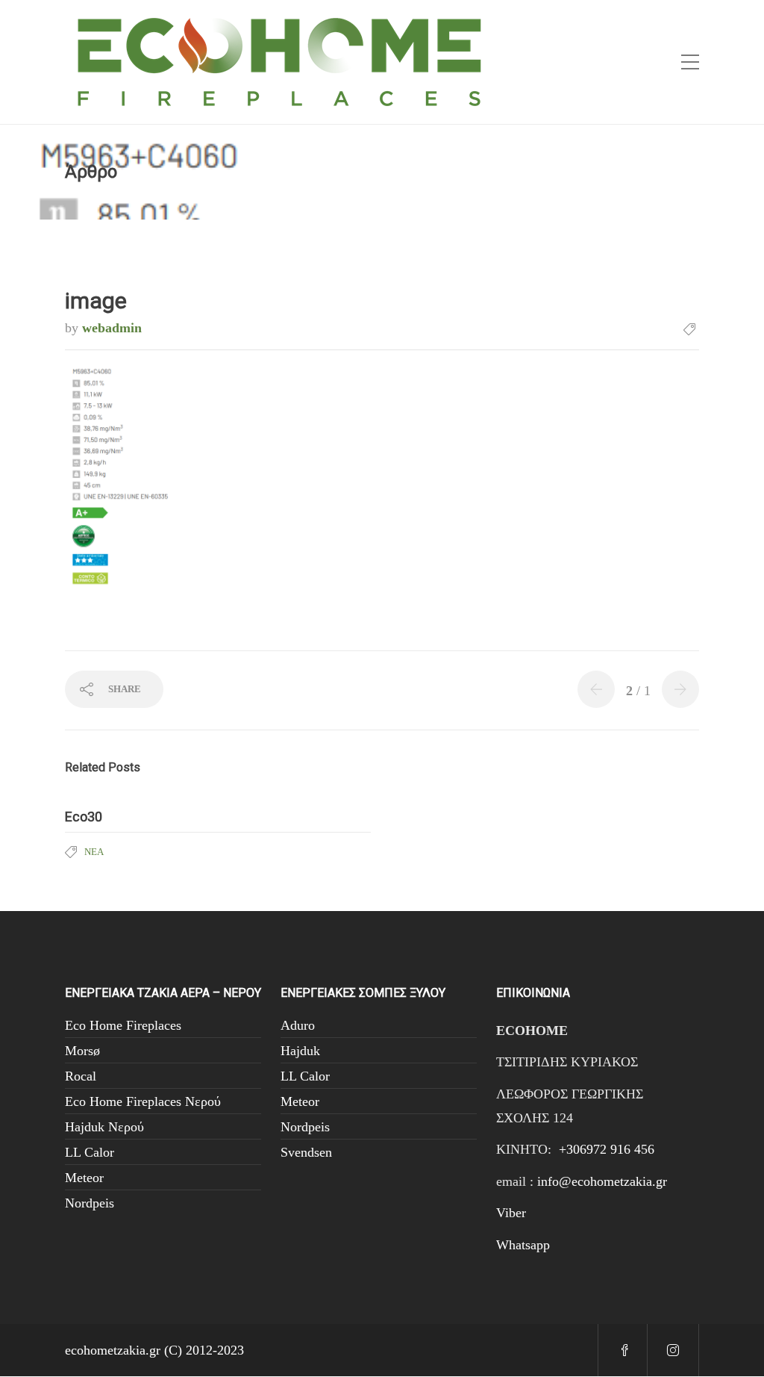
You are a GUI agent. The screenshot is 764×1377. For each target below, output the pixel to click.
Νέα (94, 851)
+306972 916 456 (606, 1149)
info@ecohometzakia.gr (602, 1181)
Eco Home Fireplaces (123, 1025)
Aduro (298, 1025)
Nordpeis (89, 1203)
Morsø (82, 1050)
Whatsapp (523, 1244)
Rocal (80, 1076)
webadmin (112, 327)
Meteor (84, 1177)
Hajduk (300, 1050)
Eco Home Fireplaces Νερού (143, 1101)
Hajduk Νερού (104, 1127)
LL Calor (89, 1152)
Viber (511, 1212)
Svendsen (306, 1152)
